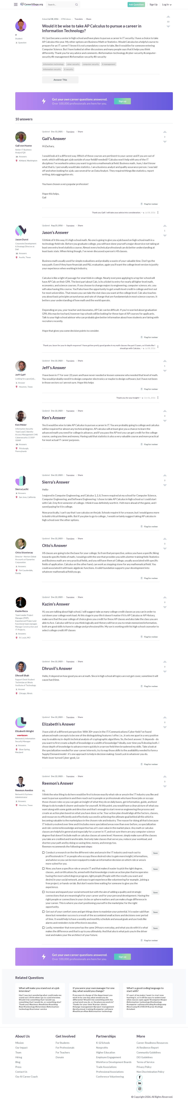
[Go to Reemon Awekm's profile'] (21, 782)
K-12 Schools (103, 1042)
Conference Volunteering (110, 1076)
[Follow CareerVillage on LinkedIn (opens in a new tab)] (139, 1083)
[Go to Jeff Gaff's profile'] (21, 367)
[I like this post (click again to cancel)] (168, 17)
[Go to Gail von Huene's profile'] (21, 137)
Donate (60, 1057)
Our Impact (21, 1047)
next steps (86, 846)
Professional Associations (110, 1071)
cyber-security (73, 64)
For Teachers (63, 1052)
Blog (17, 1062)
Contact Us (21, 1071)
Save (155, 853)
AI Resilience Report (148, 1047)
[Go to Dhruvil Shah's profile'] (21, 667)
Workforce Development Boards (113, 1062)
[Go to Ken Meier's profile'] (21, 417)
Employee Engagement (108, 1057)
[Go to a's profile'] (21, 26)
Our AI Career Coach (26, 1076)
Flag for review (149, 203)
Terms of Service (145, 1062)
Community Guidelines (149, 1052)
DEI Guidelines (145, 1057)
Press (18, 1066)
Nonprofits (102, 1047)
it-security (68, 69)
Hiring (18, 1057)
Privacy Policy (144, 1066)
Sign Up (154, 4)
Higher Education (105, 1052)
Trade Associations (106, 1066)
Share (88, 19)
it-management (108, 64)
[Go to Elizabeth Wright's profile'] (21, 723)
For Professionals (65, 1047)
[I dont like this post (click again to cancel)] (168, 26)
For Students (63, 1042)
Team (18, 1052)
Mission (19, 1042)
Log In (165, 4)
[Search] (76, 4)
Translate (78, 19)
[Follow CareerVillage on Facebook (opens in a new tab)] (139, 1078)
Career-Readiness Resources (152, 1042)
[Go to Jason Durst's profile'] (21, 231)
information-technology (53, 64)
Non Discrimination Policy (150, 1071)
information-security (52, 69)
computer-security (91, 64)
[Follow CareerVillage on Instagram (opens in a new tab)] (139, 1089)
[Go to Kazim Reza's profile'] (21, 603)
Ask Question (136, 4)
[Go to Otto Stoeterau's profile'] (21, 544)
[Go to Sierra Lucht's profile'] (21, 481)
